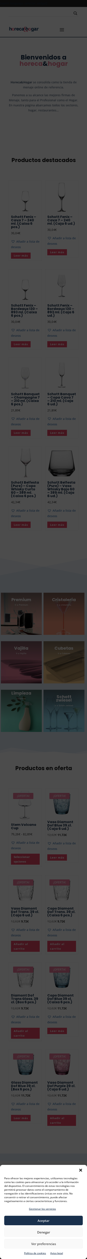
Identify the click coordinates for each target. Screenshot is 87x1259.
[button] (81, 1170)
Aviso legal (56, 1253)
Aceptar (43, 1220)
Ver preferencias (43, 1244)
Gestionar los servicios (42, 1209)
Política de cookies (35, 1253)
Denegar (43, 1232)
